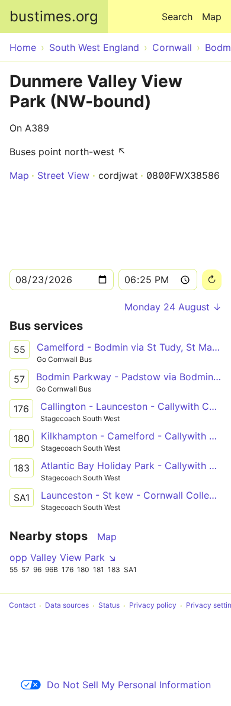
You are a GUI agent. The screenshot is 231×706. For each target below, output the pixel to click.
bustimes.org (53, 16)
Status (109, 605)
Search (177, 17)
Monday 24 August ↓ (173, 307)
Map (212, 17)
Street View (63, 175)
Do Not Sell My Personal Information (129, 685)
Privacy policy (153, 605)
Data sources (67, 605)
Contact (22, 605)
